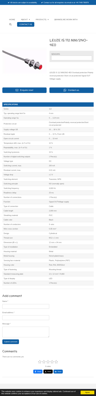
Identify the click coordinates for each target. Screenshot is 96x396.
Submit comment (10, 342)
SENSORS (55, 54)
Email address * (8, 312)
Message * (6, 324)
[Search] (10, 24)
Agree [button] (87, 392)
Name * (5, 301)
